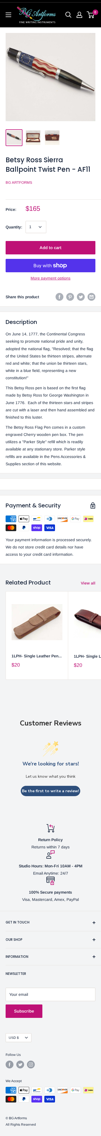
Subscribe (24, 1011)
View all (88, 583)
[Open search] (68, 15)
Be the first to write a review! (50, 791)
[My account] (79, 15)
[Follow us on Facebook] (9, 1064)
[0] (90, 14)
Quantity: (14, 227)
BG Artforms (19, 182)
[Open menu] (8, 15)
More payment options (50, 278)
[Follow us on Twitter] (20, 1064)
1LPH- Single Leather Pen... (37, 656)
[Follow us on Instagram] (31, 1064)
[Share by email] (91, 297)
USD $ (14, 1038)
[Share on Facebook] (59, 297)
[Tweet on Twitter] (81, 297)
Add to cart (50, 247)
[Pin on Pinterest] (70, 297)
